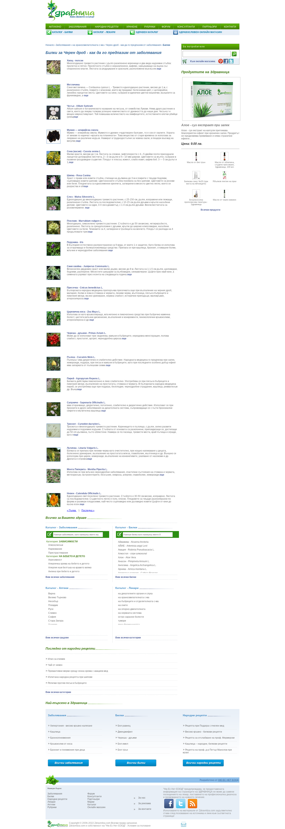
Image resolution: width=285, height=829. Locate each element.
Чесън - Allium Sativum (80, 106)
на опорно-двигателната (131, 609)
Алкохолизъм (55, 545)
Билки (51, 796)
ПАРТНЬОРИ (209, 26)
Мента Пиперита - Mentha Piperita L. (87, 469)
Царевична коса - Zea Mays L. (83, 311)
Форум (91, 793)
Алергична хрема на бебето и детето (68, 563)
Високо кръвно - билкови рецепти (203, 731)
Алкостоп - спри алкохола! (132, 553)
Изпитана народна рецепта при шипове (70, 677)
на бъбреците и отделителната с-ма (138, 601)
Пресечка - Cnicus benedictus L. (85, 287)
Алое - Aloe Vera (127, 557)
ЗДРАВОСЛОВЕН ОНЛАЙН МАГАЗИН (200, 32)
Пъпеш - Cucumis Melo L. (81, 357)
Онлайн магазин (96, 807)
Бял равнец (124, 725)
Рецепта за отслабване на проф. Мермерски (210, 737)
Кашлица (55, 731)
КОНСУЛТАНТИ (186, 26)
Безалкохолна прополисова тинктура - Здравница (196, 202)
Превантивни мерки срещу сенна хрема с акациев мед (78, 671)
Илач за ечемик (56, 659)
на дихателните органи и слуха (135, 593)
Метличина (73, 84)
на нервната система (130, 613)
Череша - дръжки (127, 737)
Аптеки (51, 804)
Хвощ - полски (75, 60)
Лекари (51, 801)
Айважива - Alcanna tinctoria (133, 542)
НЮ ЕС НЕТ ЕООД (228, 780)
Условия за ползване (139, 825)
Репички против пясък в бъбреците (67, 683)
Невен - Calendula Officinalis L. (84, 493)
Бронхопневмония (60, 737)
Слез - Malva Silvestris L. (81, 196)
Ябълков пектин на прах (225, 181)
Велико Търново (57, 597)
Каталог (91, 804)
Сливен (52, 613)
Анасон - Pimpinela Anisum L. (134, 561)
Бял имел (123, 743)
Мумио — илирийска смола (82, 130)
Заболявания (63, 45)
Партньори (93, 799)
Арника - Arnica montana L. (132, 569)
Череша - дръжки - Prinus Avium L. (86, 333)
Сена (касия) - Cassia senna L (83, 151)
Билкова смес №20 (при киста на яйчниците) (196, 182)
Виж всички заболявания (60, 577)
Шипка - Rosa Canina (79, 175)
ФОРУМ (166, 26)
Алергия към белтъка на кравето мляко (70, 567)
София (52, 616)
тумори (122, 620)
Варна (51, 593)
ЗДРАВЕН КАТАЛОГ (147, 32)
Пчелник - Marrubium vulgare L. (84, 221)
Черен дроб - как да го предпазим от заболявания (133, 45)
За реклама (144, 803)
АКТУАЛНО (55, 26)
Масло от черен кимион (224, 200)
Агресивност (55, 559)
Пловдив (53, 605)
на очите (123, 605)
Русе (51, 609)
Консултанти (94, 796)
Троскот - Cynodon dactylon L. (83, 424)
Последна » (87, 510)
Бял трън (123, 749)
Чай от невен (55, 665)
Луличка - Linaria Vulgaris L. (82, 448)
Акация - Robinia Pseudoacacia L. (136, 549)
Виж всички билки (125, 577)
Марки (90, 801)
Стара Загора (55, 620)
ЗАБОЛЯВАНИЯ (77, 26)
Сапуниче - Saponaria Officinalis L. (86, 402)
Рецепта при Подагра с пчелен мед (204, 725)
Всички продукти (210, 209)
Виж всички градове (57, 637)
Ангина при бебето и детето (63, 571)
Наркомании (55, 549)
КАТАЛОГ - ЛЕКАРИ (104, 32)
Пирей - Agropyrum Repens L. (83, 378)
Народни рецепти (57, 799)
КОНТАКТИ (230, 26)
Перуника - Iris (75, 242)
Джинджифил (125, 731)
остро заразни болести (131, 616)
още (159, 68)
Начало (50, 45)
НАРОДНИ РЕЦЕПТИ (106, 26)
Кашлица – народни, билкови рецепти (206, 743)
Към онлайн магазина (202, 61)
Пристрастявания (58, 552)
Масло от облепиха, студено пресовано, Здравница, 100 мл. (224, 164)
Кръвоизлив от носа (61, 743)
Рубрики (52, 807)
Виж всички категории (128, 637)
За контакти (144, 809)
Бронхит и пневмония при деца (67, 749)
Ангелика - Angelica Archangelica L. (137, 565)
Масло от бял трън (196, 162)
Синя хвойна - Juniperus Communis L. (88, 266)
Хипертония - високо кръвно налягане (71, 725)
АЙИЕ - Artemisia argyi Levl (132, 545)
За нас (141, 797)
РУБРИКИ (149, 26)
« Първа (72, 510)
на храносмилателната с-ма (88, 45)
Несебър (53, 601)
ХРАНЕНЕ (131, 26)
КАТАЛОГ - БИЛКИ (62, 32)
